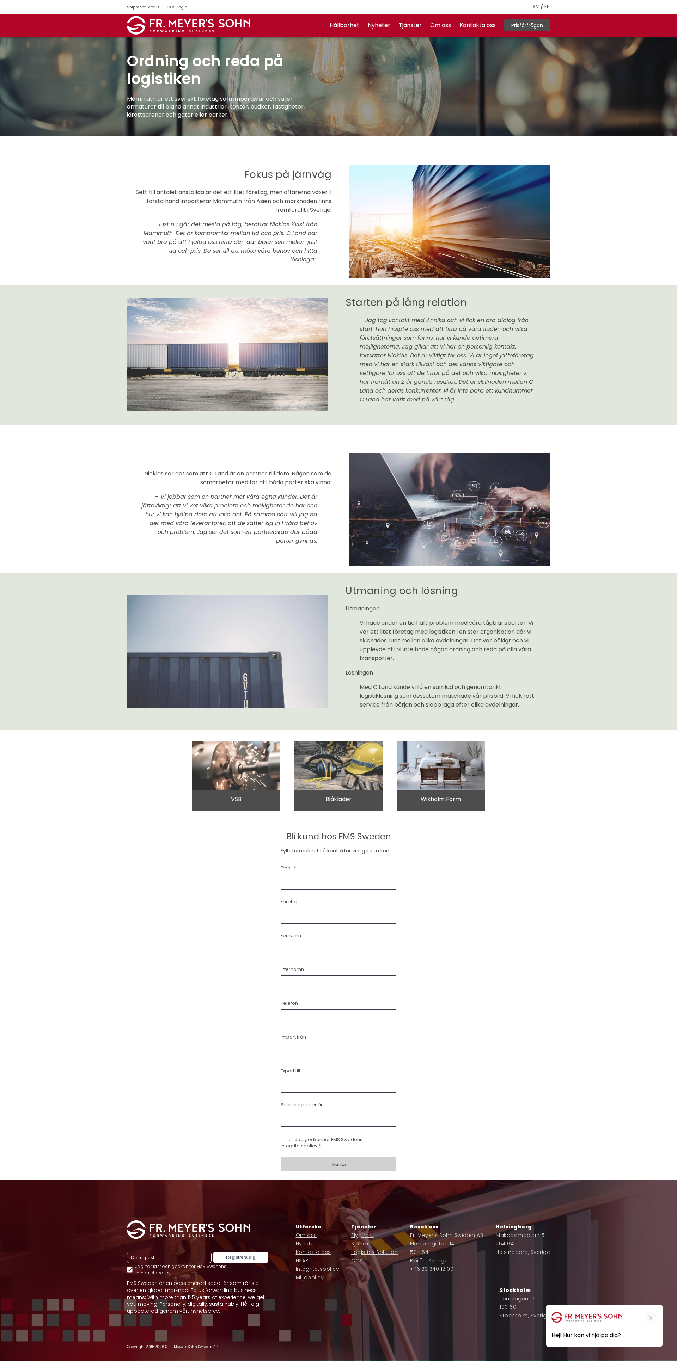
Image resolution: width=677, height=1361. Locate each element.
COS (357, 1260)
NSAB (302, 1260)
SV (536, 7)
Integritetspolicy (317, 1269)
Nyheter (379, 25)
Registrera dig (241, 1257)
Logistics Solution (374, 1252)
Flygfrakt (362, 1235)
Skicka (338, 1164)
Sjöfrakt (361, 1243)
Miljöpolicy (310, 1277)
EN (547, 7)
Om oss (440, 25)
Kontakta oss (477, 25)
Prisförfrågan (527, 25)
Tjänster (410, 25)
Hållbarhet (344, 25)
